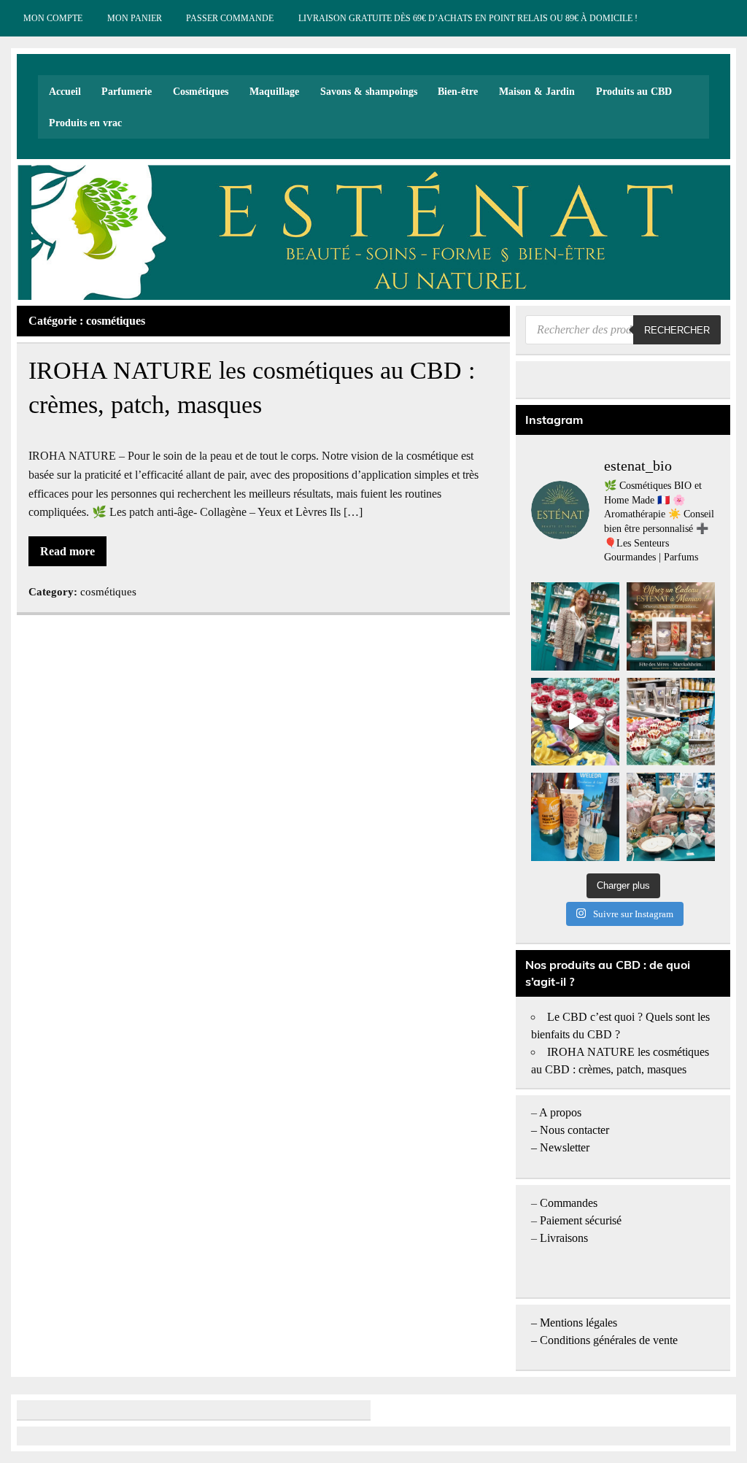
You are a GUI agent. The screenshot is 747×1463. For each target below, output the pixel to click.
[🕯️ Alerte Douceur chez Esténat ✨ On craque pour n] (575, 722)
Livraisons (564, 1238)
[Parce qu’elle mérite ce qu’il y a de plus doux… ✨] (671, 626)
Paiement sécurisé (581, 1220)
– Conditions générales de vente (604, 1340)
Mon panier (134, 18)
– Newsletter (560, 1147)
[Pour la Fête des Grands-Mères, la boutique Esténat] (671, 722)
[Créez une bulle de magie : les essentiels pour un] (671, 817)
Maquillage (274, 91)
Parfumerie (126, 91)
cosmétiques (108, 591)
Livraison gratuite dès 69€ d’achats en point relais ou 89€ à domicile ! (468, 18)
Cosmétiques (200, 91)
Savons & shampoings (368, 91)
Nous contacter (574, 1130)
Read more (67, 551)
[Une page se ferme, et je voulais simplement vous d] (575, 626)
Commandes (568, 1203)
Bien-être (458, 91)
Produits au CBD (634, 91)
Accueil (65, 91)
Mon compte (52, 18)
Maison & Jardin (537, 91)
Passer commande (230, 18)
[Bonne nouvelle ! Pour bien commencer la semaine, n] (575, 817)
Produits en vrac (85, 122)
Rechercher (677, 330)
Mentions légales (578, 1322)
